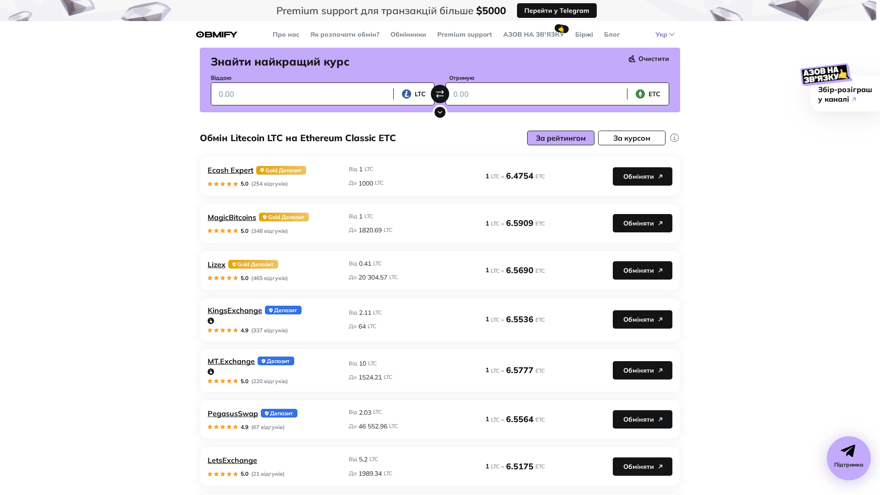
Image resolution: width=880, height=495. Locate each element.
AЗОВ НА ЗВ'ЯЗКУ (533, 34)
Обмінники (408, 34)
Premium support (464, 34)
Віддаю (221, 77)
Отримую (461, 77)
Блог (612, 34)
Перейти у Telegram (556, 10)
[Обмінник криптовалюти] (216, 34)
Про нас (286, 34)
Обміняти (638, 176)
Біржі (584, 34)
